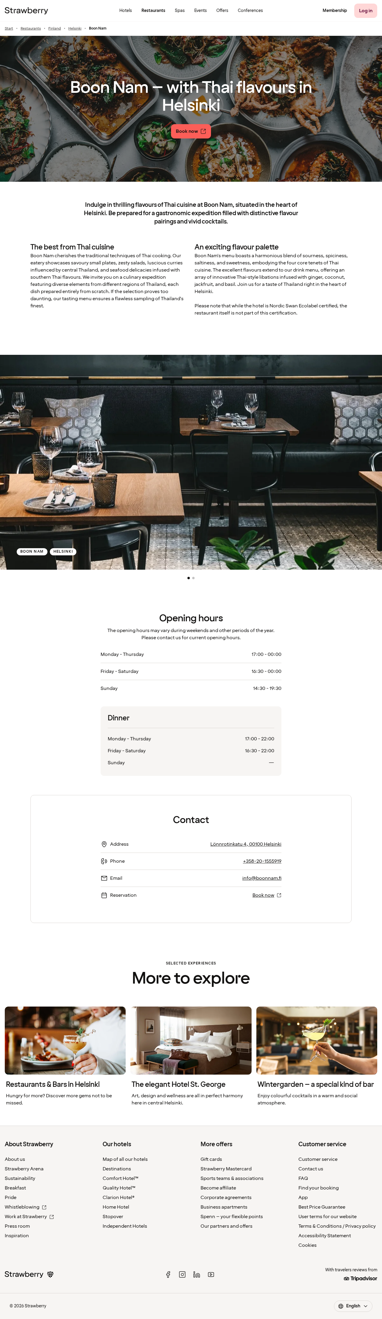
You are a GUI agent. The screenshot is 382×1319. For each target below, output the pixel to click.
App (303, 1197)
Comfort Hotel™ (120, 1178)
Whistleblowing (22, 1207)
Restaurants (31, 28)
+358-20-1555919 (262, 861)
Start (9, 28)
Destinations (117, 1169)
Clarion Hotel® (119, 1197)
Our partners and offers (226, 1226)
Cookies (307, 1245)
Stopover (113, 1216)
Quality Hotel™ (119, 1188)
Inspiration (17, 1235)
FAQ (303, 1178)
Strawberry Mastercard (226, 1169)
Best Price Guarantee (321, 1207)
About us (15, 1159)
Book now (263, 895)
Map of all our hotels (125, 1159)
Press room (17, 1226)
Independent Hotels (125, 1226)
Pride (10, 1197)
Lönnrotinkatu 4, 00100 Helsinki (245, 844)
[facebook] (168, 1274)
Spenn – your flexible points (232, 1216)
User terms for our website (327, 1216)
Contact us (310, 1169)
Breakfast (15, 1188)
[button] (188, 578)
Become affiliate (218, 1188)
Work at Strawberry (26, 1216)
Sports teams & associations (232, 1178)
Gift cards (211, 1159)
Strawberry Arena (24, 1169)
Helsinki (74, 28)
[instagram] (182, 1274)
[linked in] (196, 1274)
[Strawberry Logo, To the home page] (26, 10)
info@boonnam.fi (261, 878)
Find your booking (318, 1188)
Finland (54, 28)
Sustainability (20, 1178)
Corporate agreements (226, 1197)
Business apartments (224, 1207)
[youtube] (211, 1274)
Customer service (318, 1159)
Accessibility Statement (324, 1235)
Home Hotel (116, 1207)
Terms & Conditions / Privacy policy (337, 1226)
